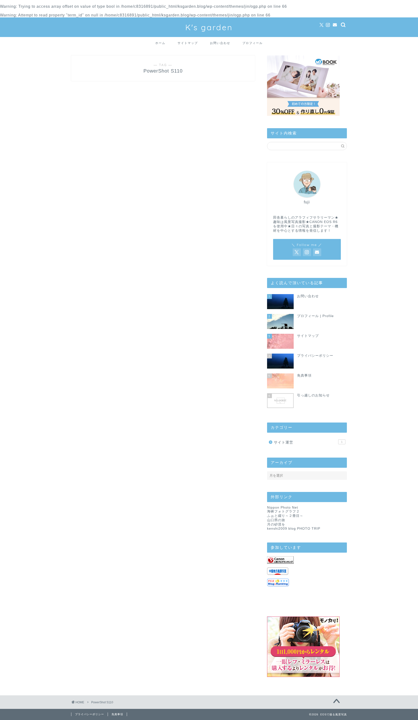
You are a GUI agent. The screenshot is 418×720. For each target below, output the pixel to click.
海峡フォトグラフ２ (283, 511)
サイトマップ (188, 43)
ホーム (160, 43)
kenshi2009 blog (281, 528)
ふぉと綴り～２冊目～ (285, 516)
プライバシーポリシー (89, 714)
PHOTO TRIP (308, 528)
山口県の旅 (276, 520)
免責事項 (117, 714)
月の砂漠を (276, 524)
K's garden (209, 27)
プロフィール (252, 43)
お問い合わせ (220, 43)
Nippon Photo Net (282, 507)
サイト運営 (308, 442)
